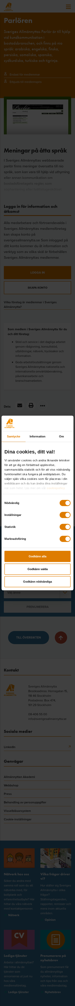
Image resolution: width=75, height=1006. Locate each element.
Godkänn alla (37, 556)
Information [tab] (37, 436)
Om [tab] (61, 436)
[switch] (65, 515)
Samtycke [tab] (13, 436)
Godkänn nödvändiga (37, 581)
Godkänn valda (38, 569)
